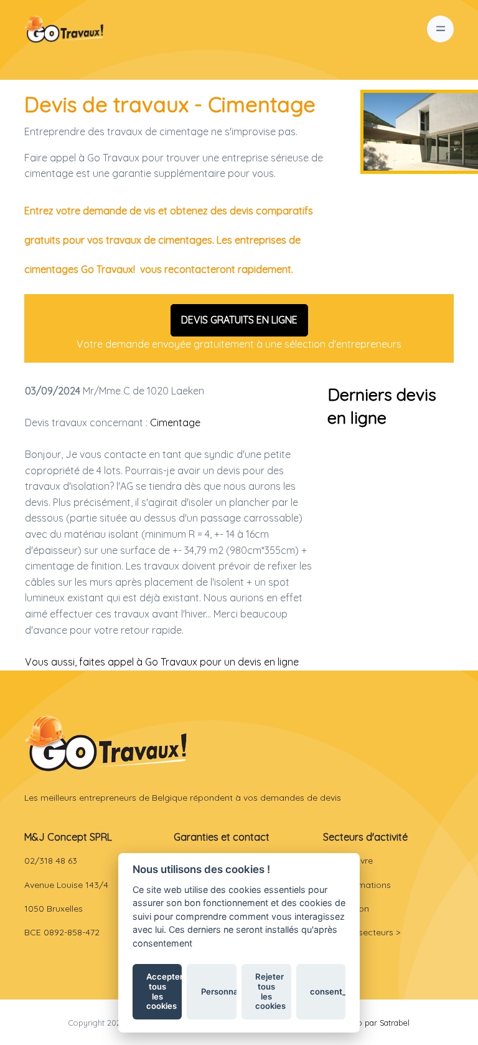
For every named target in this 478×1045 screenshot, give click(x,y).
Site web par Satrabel (370, 1023)
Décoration (346, 908)
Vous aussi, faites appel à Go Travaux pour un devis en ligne (162, 662)
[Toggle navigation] (440, 29)
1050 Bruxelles (53, 908)
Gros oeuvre (348, 860)
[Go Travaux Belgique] (64, 29)
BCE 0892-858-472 (62, 932)
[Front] (106, 743)
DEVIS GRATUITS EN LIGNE (239, 319)
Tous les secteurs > (361, 932)
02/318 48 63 (50, 860)
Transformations (357, 884)
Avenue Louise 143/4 (66, 884)
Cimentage (175, 422)
